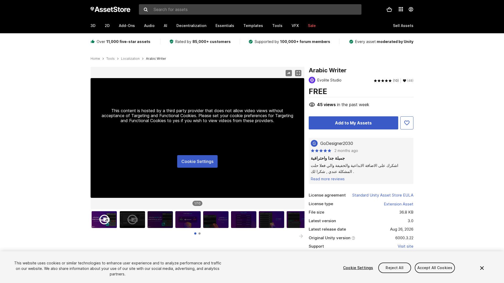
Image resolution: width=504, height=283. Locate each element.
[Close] (482, 268)
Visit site (405, 246)
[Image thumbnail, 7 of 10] (273, 219)
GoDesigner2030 (336, 143)
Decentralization (191, 25)
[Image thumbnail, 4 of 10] (189, 219)
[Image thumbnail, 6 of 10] (245, 219)
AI (165, 25)
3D (93, 25)
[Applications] (401, 9)
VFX (295, 25)
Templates (253, 25)
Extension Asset (398, 204)
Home (95, 59)
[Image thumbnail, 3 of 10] (161, 219)
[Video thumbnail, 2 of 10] (134, 219)
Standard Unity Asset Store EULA (382, 195)
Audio (149, 25)
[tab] (195, 233)
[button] (389, 9)
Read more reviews (328, 179)
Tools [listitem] (110, 59)
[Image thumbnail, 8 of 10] (300, 219)
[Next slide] (301, 236)
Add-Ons (127, 25)
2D (107, 25)
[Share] (289, 73)
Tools (277, 25)
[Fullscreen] (298, 73)
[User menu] (410, 9)
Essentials (225, 25)
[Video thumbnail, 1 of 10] (105, 219)
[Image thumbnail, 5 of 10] (217, 219)
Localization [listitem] (130, 59)
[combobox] (250, 9)
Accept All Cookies (435, 267)
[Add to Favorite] (406, 122)
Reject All (394, 267)
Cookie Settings (197, 161)
